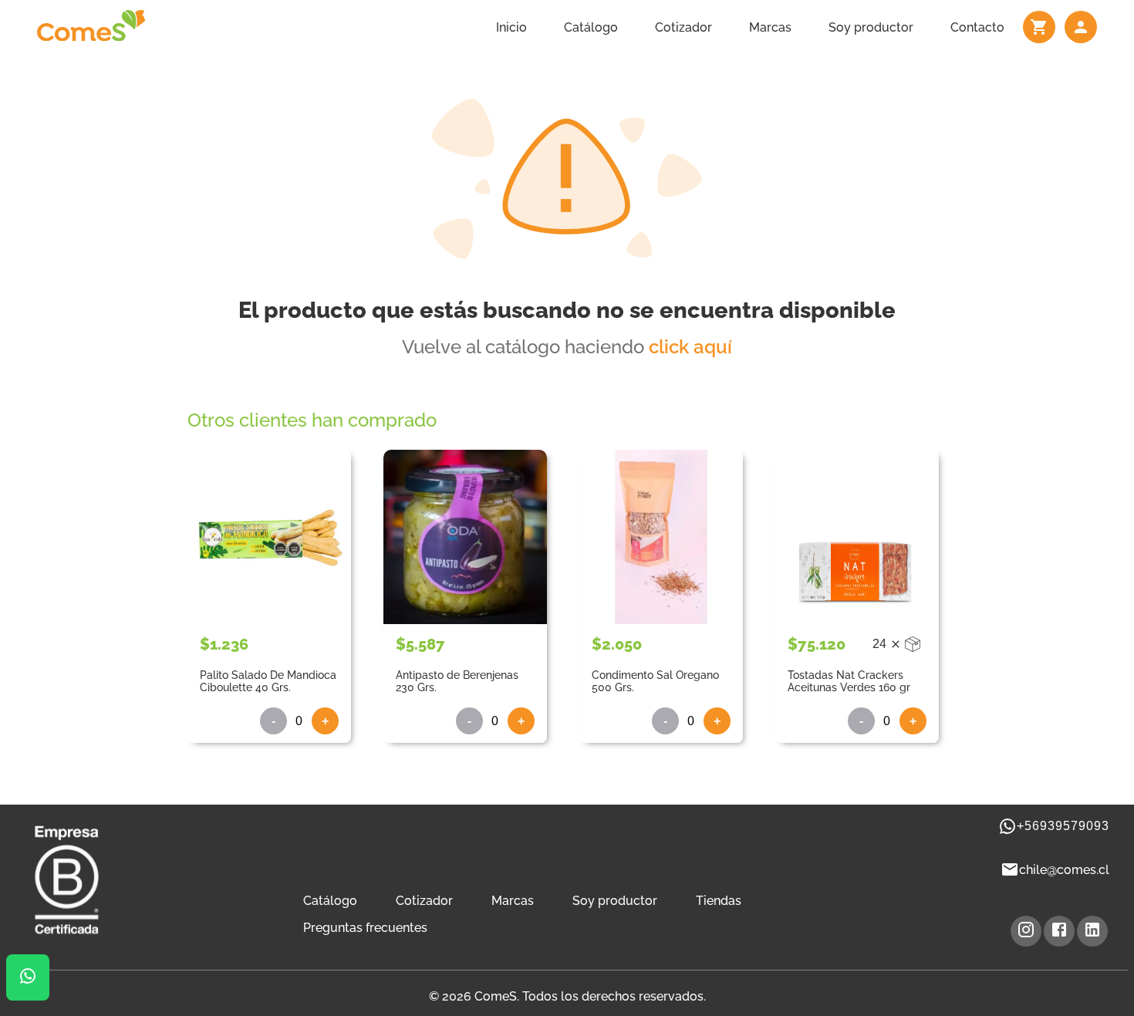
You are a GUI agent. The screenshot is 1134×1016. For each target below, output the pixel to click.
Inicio (511, 27)
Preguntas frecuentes (365, 927)
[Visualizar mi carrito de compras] (1039, 27)
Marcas (770, 27)
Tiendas (718, 900)
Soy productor (871, 27)
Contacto (977, 27)
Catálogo (591, 27)
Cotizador (683, 27)
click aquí (690, 347)
